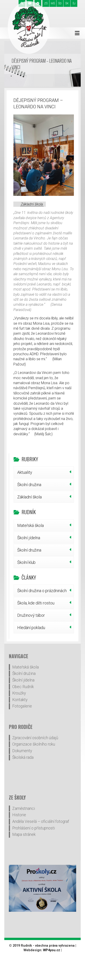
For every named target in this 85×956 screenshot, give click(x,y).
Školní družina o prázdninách (42, 590)
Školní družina (29, 484)
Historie (19, 815)
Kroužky (19, 693)
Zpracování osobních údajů (35, 738)
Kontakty (19, 699)
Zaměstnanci (23, 808)
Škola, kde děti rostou (35, 603)
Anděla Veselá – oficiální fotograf (40, 821)
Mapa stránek (24, 834)
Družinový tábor (31, 615)
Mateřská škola (30, 525)
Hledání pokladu (31, 627)
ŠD (60, 3)
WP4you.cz (51, 950)
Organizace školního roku (33, 744)
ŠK (67, 3)
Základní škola (32, 204)
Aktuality (24, 472)
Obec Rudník (23, 686)
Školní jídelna (28, 537)
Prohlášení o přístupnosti (33, 828)
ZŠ (46, 3)
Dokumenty (22, 751)
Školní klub (26, 562)
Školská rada (23, 757)
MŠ (53, 3)
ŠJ (74, 3)
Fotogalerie (22, 706)
